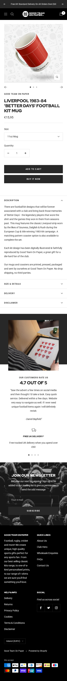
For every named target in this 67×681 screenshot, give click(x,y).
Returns (8, 604)
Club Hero (42, 547)
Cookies (8, 616)
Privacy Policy (11, 610)
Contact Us (43, 565)
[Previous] (5, 87)
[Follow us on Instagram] (56, 608)
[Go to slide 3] (36, 87)
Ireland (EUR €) (13, 641)
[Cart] (61, 14)
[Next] (61, 87)
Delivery (9, 293)
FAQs (40, 559)
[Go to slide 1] (30, 87)
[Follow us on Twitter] (48, 608)
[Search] (12, 14)
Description (11, 200)
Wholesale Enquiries (47, 553)
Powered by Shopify (38, 651)
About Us (42, 540)
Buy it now (34, 179)
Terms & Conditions (14, 623)
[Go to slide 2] (33, 87)
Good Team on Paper (16, 94)
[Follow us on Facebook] (41, 608)
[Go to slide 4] (38, 454)
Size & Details (12, 284)
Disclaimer (11, 303)
